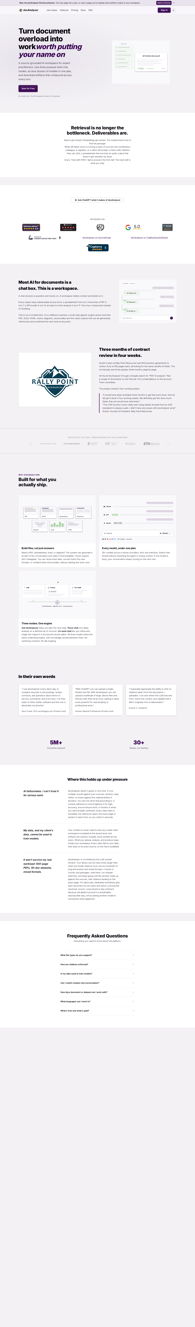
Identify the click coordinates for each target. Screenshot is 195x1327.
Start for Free (28, 88)
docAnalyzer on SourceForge (97, 237)
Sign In (164, 10)
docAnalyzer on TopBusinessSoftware (149, 237)
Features (64, 10)
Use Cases (52, 10)
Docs (83, 10)
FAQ (90, 10)
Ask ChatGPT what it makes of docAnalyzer (99, 200)
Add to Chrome (164, 3)
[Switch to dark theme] (174, 10)
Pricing (74, 10)
